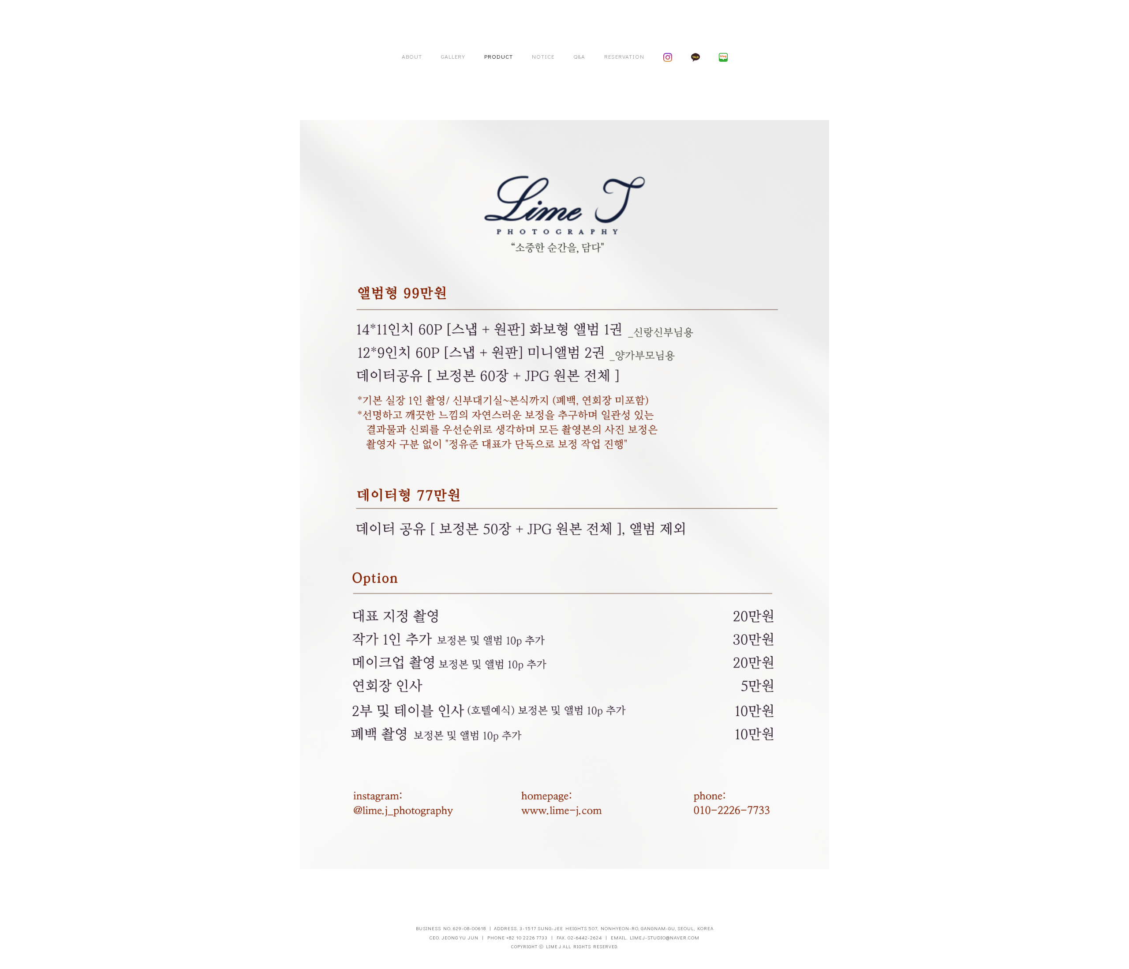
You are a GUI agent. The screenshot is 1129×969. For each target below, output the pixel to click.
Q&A (579, 56)
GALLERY (453, 56)
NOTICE (543, 56)
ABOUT (412, 56)
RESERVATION (624, 56)
